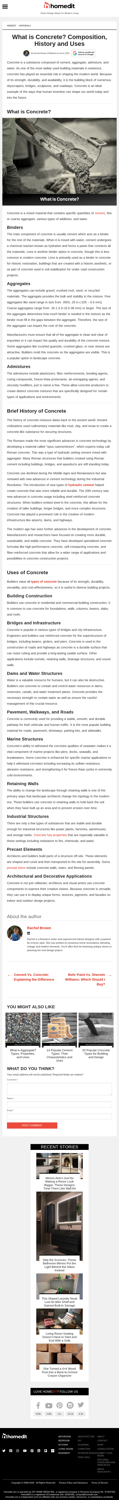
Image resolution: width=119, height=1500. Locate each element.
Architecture (86, 1436)
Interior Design (87, 1453)
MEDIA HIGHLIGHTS (104, 1470)
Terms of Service (99, 1482)
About (101, 1436)
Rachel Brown (40, 53)
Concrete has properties (50, 835)
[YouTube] (25, 1451)
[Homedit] (59, 6)
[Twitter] (3, 1451)
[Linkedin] (28, 934)
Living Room (65, 1449)
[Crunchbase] (52, 1451)
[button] (59, 162)
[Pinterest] (32, 1451)
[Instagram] (17, 1451)
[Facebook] (10, 1451)
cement (100, 213)
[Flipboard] (45, 1451)
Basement (64, 1453)
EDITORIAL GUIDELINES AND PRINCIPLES (106, 1462)
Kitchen (63, 1444)
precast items (16, 867)
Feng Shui (84, 1457)
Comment (12, 1079)
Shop (100, 1444)
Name (10, 1098)
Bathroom (64, 1436)
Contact (102, 1440)
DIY (79, 1440)
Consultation (105, 1449)
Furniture (84, 1449)
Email (10, 1110)
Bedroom (64, 1440)
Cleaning (83, 1444)
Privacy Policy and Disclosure (73, 1482)
